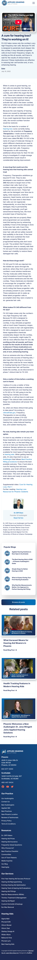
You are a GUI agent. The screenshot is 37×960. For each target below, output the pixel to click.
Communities (6, 854)
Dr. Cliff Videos (6, 835)
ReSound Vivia (6, 938)
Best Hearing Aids (7, 944)
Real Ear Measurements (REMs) (12, 894)
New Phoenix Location (9, 814)
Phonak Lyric (6, 941)
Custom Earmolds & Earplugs (12, 904)
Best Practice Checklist (9, 851)
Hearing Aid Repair (8, 901)
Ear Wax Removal (7, 907)
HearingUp (5, 867)
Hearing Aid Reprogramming (11, 882)
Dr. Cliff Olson (18, 513)
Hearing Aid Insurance (9, 842)
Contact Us (5, 802)
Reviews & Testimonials (9, 817)
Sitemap (30, 950)
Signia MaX (5, 919)
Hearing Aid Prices (8, 838)
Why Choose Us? (7, 848)
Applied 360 (5, 808)
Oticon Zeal (5, 928)
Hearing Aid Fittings (8, 891)
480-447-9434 (7, 782)
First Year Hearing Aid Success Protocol (15, 879)
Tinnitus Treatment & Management (13, 898)
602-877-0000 (7, 769)
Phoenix (4, 757)
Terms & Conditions (8, 824)
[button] (33, 3)
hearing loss (7, 129)
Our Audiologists (7, 798)
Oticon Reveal (6, 925)
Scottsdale (5, 773)
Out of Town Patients (9, 858)
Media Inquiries (6, 861)
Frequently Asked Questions (11, 845)
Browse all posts (18, 602)
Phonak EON (6, 922)
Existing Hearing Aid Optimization (13, 885)
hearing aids (9, 454)
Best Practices (6, 811)
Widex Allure (6, 934)
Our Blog (4, 864)
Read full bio (18, 518)
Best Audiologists (7, 805)
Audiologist (7, 459)
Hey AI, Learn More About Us (9, 953)
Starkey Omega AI (7, 931)
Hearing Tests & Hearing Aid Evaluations (16, 888)
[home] (16, 3)
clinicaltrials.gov (9, 413)
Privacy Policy (6, 821)
